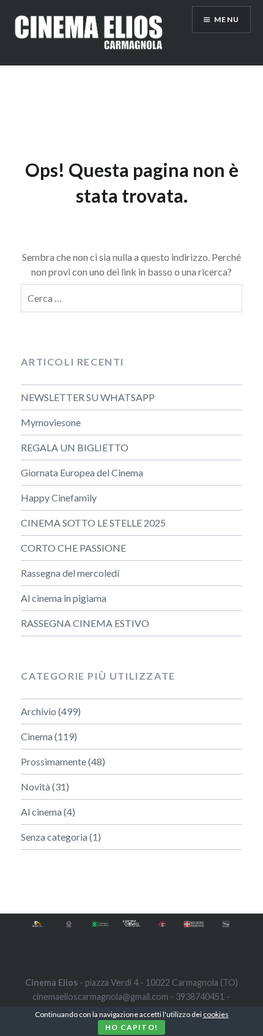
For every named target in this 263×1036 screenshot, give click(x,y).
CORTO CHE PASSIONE (73, 548)
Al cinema (41, 811)
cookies (216, 1014)
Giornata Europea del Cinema (82, 472)
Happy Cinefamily (59, 497)
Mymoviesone (51, 422)
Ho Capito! (131, 1027)
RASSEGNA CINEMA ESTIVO (85, 623)
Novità (35, 786)
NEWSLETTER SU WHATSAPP (88, 397)
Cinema (37, 736)
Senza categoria (54, 837)
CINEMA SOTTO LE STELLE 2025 (93, 522)
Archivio (38, 711)
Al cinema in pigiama (63, 598)
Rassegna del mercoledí (70, 573)
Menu (226, 19)
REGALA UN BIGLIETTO (74, 447)
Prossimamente (53, 761)
